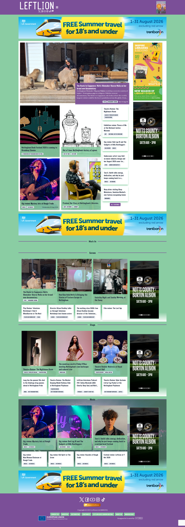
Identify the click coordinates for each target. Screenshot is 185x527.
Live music (30, 207)
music (24, 207)
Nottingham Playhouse (57, 392)
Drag (25, 392)
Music (114, 148)
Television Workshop (29, 317)
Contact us (55, 514)
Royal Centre (108, 372)
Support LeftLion (93, 505)
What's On (92, 241)
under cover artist (114, 165)
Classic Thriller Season (111, 115)
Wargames (107, 198)
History (74, 154)
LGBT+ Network (67, 207)
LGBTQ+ (120, 392)
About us (119, 514)
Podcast (80, 392)
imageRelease (129, 514)
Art (106, 134)
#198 (104, 102)
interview (112, 181)
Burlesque (62, 372)
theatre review (99, 372)
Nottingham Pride (33, 392)
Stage (38, 317)
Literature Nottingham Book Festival (32, 154)
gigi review (107, 148)
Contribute (86, 514)
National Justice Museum (115, 134)
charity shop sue (88, 392)
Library (76, 207)
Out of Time (66, 154)
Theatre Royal (108, 117)
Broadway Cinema (112, 102)
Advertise (65, 514)
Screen (92, 252)
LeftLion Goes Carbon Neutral (103, 514)
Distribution (75, 514)
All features (115, 204)
